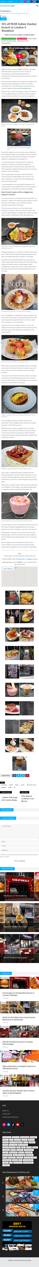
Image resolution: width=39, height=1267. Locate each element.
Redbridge (3, 787)
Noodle (21, 1152)
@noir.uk (21, 559)
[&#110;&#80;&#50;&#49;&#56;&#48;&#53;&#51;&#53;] (12, 753)
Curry (25, 1142)
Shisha (10, 787)
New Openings (5, 978)
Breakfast (33, 1137)
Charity (24, 1139)
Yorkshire (6, 1165)
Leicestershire (29, 1150)
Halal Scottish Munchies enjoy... (16, 927)
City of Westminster (16, 1142)
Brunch (11, 785)
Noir (20, 69)
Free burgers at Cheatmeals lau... (16, 896)
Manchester (13, 1152)
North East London (31, 785)
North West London (19, 1155)
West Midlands (28, 1162)
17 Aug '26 (5, 1022)
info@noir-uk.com (31, 559)
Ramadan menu (26, 88)
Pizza (5, 1157)
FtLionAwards (23, 1145)
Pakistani (29, 1155)
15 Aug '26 (5, 1047)
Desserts (32, 1142)
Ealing (5, 1145)
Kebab (13, 1150)
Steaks (15, 1160)
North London (7, 1155)
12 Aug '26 (5, 1071)
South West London (30, 1157)
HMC (23, 1147)
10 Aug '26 (5, 1096)
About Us (3, 1)
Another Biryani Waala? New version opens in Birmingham (18, 1092)
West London (18, 1162)
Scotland (19, 1157)
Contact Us (10, 1)
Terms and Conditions (10, 1117)
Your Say (3, 1002)
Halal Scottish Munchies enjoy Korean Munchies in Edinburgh (15, 13)
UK (15, 787)
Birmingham (24, 1137)
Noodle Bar (28, 1152)
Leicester (19, 1150)
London (23, 785)
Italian (35, 1147)
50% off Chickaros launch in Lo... (16, 957)
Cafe (11, 1139)
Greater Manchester (9, 1147)
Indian (16, 785)
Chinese (5, 1142)
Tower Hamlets (28, 1160)
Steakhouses (7, 1160)
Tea (20, 1160)
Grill (18, 1147)
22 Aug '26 (5, 998)
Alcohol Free (4, 785)
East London (13, 1145)
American (16, 1137)
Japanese (6, 1150)
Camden (17, 1139)
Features (4, 16)
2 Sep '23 (3, 19)
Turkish (5, 1162)
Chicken (31, 1139)
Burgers (5, 1139)
